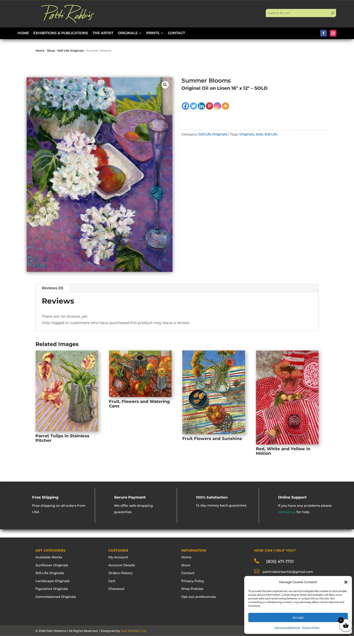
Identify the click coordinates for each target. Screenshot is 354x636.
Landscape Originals (52, 581)
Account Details (121, 565)
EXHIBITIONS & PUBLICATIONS (60, 33)
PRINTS (152, 33)
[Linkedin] (201, 106)
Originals (246, 134)
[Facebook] (185, 106)
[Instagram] (217, 106)
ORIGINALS (128, 33)
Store (185, 565)
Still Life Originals (71, 50)
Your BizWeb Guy (133, 631)
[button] (346, 582)
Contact (188, 573)
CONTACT (176, 33)
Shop (51, 50)
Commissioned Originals (55, 597)
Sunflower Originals (51, 565)
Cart (112, 581)
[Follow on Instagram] (333, 33)
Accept (298, 617)
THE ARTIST (103, 33)
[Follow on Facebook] (323, 33)
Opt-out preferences (287, 627)
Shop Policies (192, 589)
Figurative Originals (51, 589)
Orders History (120, 573)
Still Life (270, 134)
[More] (225, 106)
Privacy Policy (310, 627)
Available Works (48, 557)
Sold (259, 134)
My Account (118, 557)
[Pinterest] (209, 106)
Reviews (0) (52, 288)
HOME (23, 33)
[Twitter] (193, 106)
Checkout (116, 589)
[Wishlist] (94, 354)
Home (39, 50)
